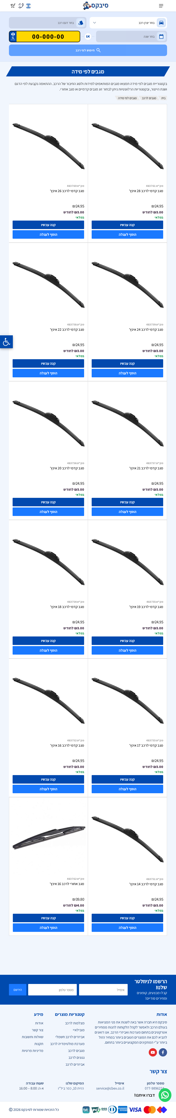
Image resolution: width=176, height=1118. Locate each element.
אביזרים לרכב (75, 1064)
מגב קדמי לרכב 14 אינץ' (146, 884)
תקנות (38, 1043)
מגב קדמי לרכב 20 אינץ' (67, 468)
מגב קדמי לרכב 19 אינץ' (146, 607)
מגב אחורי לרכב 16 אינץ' (67, 884)
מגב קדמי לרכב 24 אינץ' (146, 329)
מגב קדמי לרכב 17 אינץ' (146, 745)
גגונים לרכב (77, 1057)
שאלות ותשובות (32, 1036)
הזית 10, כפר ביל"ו (71, 1088)
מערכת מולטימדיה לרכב (67, 1043)
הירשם (18, 989)
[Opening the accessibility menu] (6, 341)
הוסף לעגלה (127, 234)
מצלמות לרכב (75, 1023)
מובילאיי (79, 1030)
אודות (39, 1023)
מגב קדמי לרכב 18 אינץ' (67, 607)
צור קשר (37, 1030)
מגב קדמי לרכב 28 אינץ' (146, 191)
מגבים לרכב (149, 98)
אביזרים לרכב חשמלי (70, 1036)
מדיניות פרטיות (32, 1050)
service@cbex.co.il (110, 1088)
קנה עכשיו (127, 224)
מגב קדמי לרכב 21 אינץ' (146, 468)
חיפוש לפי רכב (85, 50)
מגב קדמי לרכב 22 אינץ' (67, 329)
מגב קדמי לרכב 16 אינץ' (67, 745)
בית (163, 98)
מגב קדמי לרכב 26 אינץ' (67, 191)
